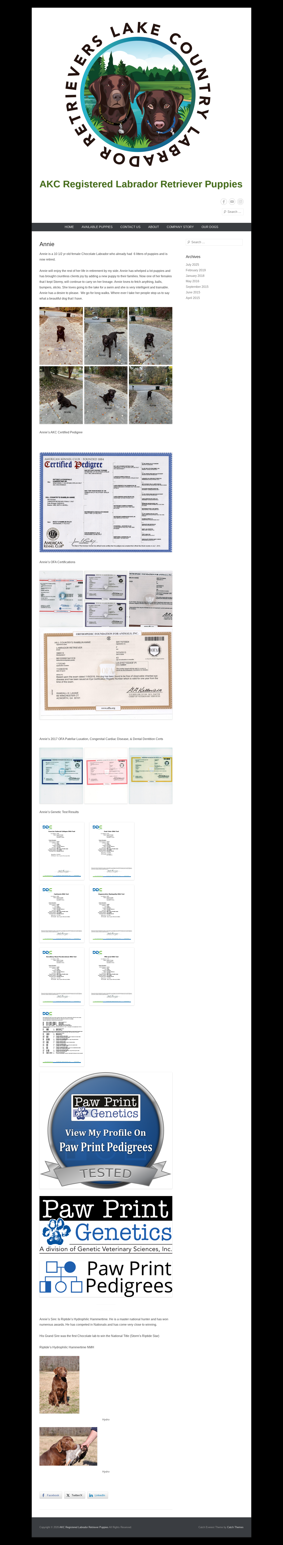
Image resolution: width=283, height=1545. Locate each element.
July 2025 (192, 264)
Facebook (224, 201)
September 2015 (197, 286)
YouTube (232, 201)
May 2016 (192, 281)
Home (69, 227)
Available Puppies (97, 227)
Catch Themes (235, 1527)
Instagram (240, 201)
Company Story (180, 227)
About (153, 227)
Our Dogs (210, 227)
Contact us (130, 227)
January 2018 (195, 275)
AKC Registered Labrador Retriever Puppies (141, 184)
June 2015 (193, 292)
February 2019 (196, 270)
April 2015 (193, 298)
